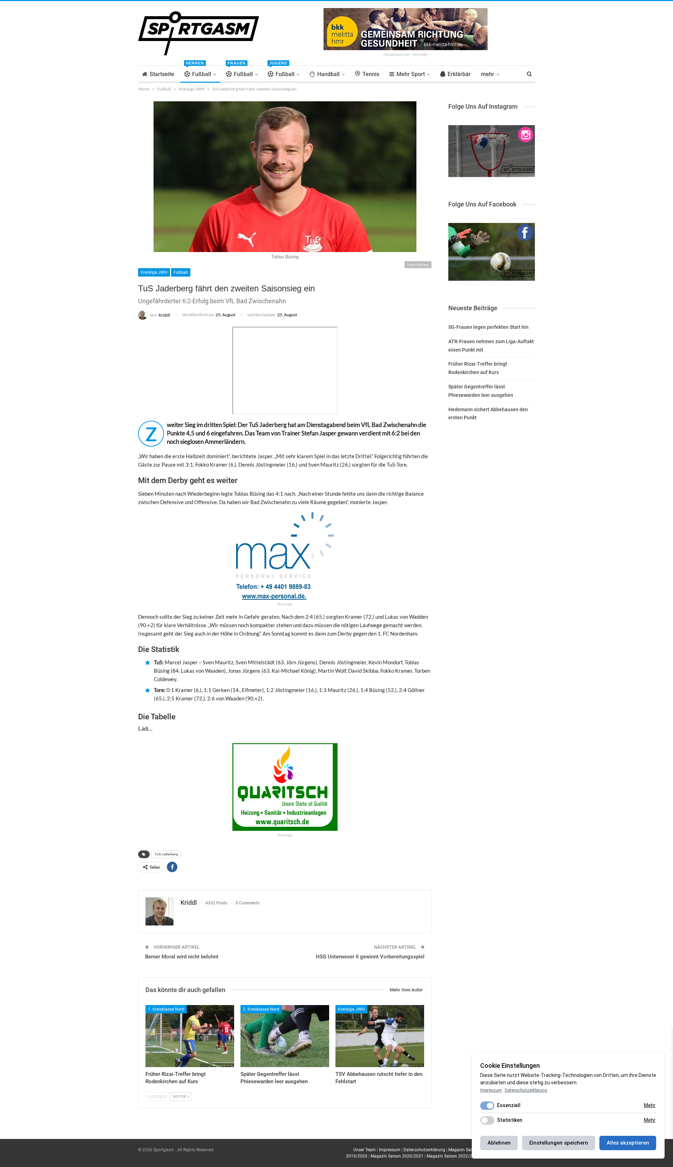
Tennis (370, 74)
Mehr (649, 1105)
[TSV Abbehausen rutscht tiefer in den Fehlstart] (379, 1036)
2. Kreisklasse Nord (261, 1009)
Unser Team (364, 1149)
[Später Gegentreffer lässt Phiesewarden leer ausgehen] (284, 1036)
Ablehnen (499, 1143)
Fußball (198, 71)
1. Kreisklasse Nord (166, 1009)
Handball (328, 74)
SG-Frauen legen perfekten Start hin (488, 327)
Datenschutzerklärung (424, 1149)
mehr (487, 74)
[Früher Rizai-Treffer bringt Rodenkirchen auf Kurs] (189, 1036)
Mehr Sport (410, 74)
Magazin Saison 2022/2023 (453, 1156)
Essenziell (509, 1105)
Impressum (389, 1149)
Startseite (162, 74)
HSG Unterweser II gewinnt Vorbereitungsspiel (370, 957)
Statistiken (509, 1120)
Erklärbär (459, 74)
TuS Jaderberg (166, 854)
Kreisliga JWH (154, 272)
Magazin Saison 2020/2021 (397, 1156)
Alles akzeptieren (628, 1143)
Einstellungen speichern (558, 1143)
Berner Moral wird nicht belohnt (181, 957)
